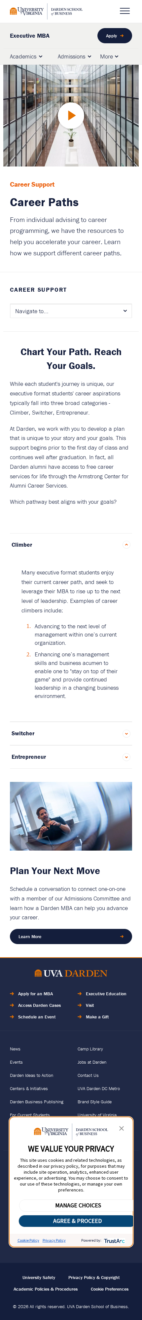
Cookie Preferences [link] (109, 1289)
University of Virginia (97, 1115)
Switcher (23, 733)
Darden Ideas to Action (31, 1075)
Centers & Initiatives (29, 1088)
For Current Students (30, 1115)
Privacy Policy (54, 1240)
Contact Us (88, 1075)
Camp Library (90, 1049)
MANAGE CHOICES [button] (78, 1205)
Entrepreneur (29, 756)
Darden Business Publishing (36, 1102)
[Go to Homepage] (46, 11)
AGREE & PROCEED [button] (77, 1221)
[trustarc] (113, 1240)
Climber (22, 544)
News (15, 1049)
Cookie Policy (28, 1240)
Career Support (38, 289)
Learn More (29, 936)
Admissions (71, 56)
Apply (111, 36)
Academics (23, 56)
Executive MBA (30, 35)
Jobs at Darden (92, 1062)
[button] (121, 1130)
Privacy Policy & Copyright (94, 1277)
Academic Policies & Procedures (46, 1289)
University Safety (38, 1277)
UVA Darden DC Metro (99, 1088)
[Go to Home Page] (71, 974)
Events (16, 1062)
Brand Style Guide (95, 1102)
